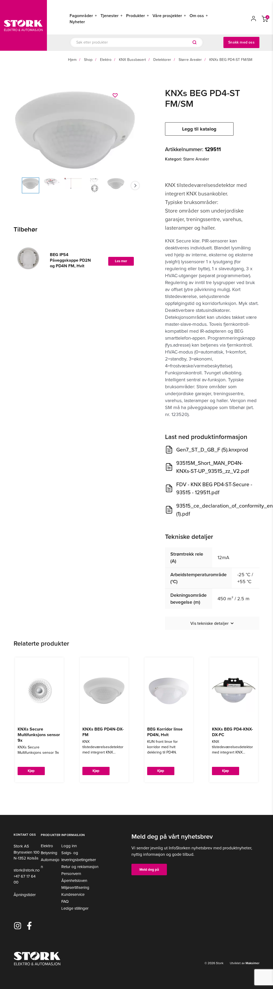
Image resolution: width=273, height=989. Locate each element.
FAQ (65, 901)
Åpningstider (25, 895)
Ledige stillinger (75, 908)
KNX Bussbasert (132, 59)
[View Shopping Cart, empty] (265, 18)
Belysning (49, 853)
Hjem (72, 59)
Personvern (71, 874)
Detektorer (162, 59)
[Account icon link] (253, 18)
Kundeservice (73, 894)
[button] (116, 95)
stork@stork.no (27, 870)
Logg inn (69, 846)
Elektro (105, 59)
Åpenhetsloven (74, 881)
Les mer (121, 261)
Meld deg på (149, 869)
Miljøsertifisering (75, 887)
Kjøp (31, 770)
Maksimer (252, 963)
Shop (88, 59)
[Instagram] (18, 926)
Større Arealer (190, 59)
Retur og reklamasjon (79, 867)
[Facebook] (29, 926)
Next (135, 186)
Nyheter (77, 22)
